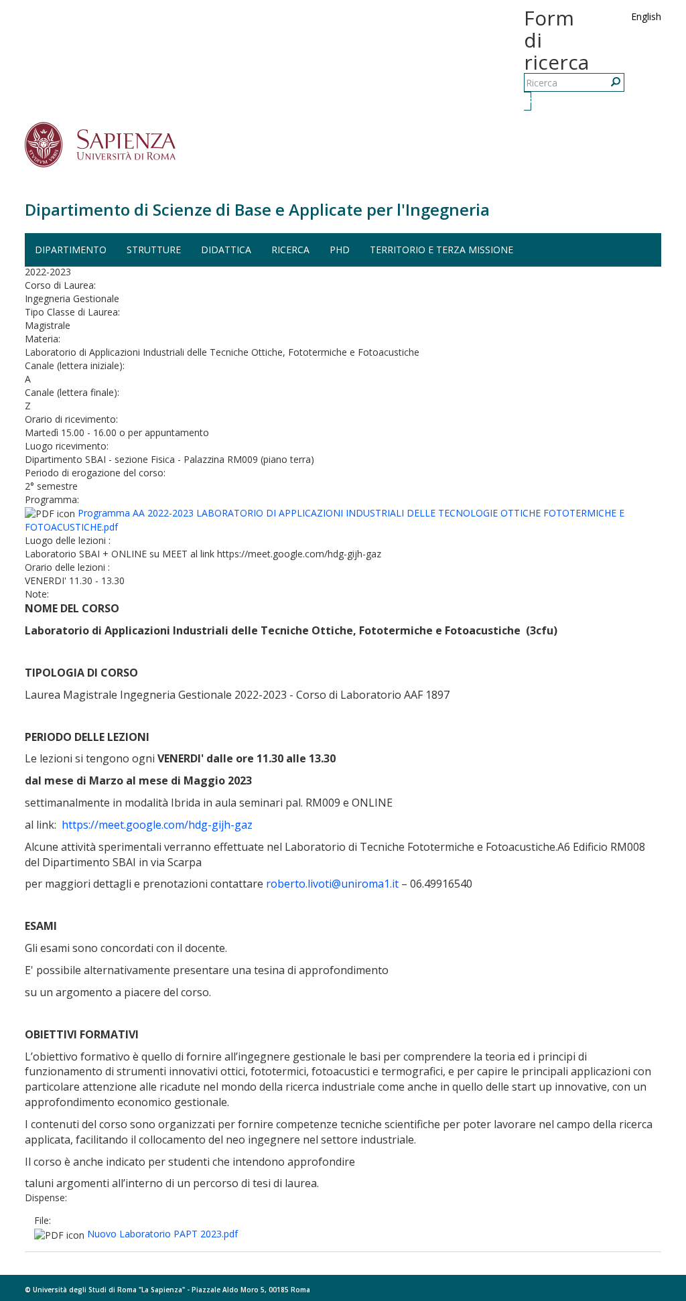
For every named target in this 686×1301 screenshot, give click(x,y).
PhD (340, 249)
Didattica (226, 249)
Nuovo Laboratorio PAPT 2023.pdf (162, 1233)
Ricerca (529, 100)
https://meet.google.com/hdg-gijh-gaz (157, 824)
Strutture (154, 249)
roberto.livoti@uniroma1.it (332, 883)
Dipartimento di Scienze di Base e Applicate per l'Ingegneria (257, 209)
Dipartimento (71, 249)
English (646, 16)
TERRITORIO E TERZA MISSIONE (441, 249)
